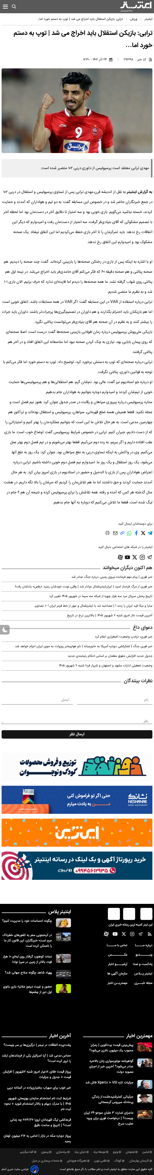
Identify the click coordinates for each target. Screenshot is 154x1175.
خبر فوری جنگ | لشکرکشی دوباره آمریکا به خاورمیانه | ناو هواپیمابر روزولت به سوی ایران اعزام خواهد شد (83, 646)
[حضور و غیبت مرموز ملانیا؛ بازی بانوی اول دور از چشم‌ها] (63, 988)
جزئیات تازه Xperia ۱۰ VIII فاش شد (109, 1082)
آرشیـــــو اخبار (117, 964)
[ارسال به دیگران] (115, 535)
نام (146, 700)
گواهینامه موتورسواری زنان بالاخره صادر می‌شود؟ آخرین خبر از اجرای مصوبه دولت (111, 1066)
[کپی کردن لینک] (122, 534)
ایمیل (65, 700)
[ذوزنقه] (77, 767)
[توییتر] (134, 557)
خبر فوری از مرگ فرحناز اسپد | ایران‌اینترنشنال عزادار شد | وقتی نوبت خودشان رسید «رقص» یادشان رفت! (83, 586)
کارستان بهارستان (139, 1161)
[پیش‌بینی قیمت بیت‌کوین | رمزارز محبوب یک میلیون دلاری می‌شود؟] (144, 1046)
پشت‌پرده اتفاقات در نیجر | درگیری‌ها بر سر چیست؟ (37, 1045)
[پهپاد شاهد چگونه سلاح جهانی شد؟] (63, 974)
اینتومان (130, 1152)
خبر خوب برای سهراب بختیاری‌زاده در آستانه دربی (39, 1088)
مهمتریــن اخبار (117, 983)
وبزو (115, 1152)
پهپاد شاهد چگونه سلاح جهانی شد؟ (28, 972)
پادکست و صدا (142, 964)
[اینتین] (77, 833)
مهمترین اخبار (139, 1036)
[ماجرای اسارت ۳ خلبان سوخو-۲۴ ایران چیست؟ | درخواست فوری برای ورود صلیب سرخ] (144, 1114)
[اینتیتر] (136, 7)
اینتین (145, 1152)
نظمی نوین (100, 1161)
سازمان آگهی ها (117, 973)
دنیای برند (80, 1152)
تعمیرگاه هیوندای (77, 1161)
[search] (14, 6)
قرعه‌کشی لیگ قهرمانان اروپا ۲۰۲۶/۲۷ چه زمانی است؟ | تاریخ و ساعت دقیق (40, 1122)
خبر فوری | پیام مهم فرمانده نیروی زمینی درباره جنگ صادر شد (111, 577)
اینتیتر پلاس (59, 912)
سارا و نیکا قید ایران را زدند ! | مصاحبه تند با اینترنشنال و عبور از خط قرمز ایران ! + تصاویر (93, 606)
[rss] (149, 935)
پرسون (45, 1152)
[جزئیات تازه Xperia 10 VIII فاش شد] (144, 1084)
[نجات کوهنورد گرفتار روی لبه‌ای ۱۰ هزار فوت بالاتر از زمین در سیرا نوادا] (63, 958)
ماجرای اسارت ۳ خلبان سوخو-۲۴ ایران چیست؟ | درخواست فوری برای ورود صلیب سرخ (108, 1118)
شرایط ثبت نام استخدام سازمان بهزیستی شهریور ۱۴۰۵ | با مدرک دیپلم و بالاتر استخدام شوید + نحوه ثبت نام (37, 1104)
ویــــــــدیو (144, 955)
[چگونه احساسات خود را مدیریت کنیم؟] (63, 922)
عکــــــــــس (117, 955)
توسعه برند (99, 1152)
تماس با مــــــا (117, 945)
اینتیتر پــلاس (143, 973)
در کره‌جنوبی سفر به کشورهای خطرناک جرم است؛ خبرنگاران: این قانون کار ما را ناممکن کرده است (27, 941)
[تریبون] (77, 866)
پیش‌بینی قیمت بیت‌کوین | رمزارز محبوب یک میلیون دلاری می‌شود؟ (111, 1047)
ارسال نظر (77, 734)
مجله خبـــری (143, 983)
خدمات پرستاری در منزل (45, 1161)
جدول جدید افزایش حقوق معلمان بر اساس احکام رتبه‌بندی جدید (110, 656)
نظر (146, 721)
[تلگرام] (149, 557)
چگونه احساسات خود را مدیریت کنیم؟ (27, 921)
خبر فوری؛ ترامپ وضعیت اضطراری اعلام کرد (123, 637)
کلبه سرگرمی (26, 1152)
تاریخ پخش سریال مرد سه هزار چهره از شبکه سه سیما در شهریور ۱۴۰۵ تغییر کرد (100, 596)
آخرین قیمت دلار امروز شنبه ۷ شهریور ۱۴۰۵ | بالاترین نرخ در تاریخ (109, 615)
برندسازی (61, 1152)
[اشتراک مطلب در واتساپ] (129, 535)
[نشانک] (77, 800)
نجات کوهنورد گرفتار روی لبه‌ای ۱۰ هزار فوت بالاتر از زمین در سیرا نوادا (27, 959)
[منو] (5, 6)
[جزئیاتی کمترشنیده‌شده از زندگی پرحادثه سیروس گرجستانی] (144, 1098)
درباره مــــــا (143, 945)
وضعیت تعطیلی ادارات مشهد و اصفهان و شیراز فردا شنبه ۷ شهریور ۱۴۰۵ (105, 665)
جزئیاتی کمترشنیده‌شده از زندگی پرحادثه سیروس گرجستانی (112, 1099)
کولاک (118, 1161)
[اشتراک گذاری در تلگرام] (150, 534)
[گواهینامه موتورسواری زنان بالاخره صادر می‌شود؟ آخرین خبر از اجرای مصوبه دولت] (144, 1063)
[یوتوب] (127, 557)
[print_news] (107, 534)
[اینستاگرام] (142, 557)
